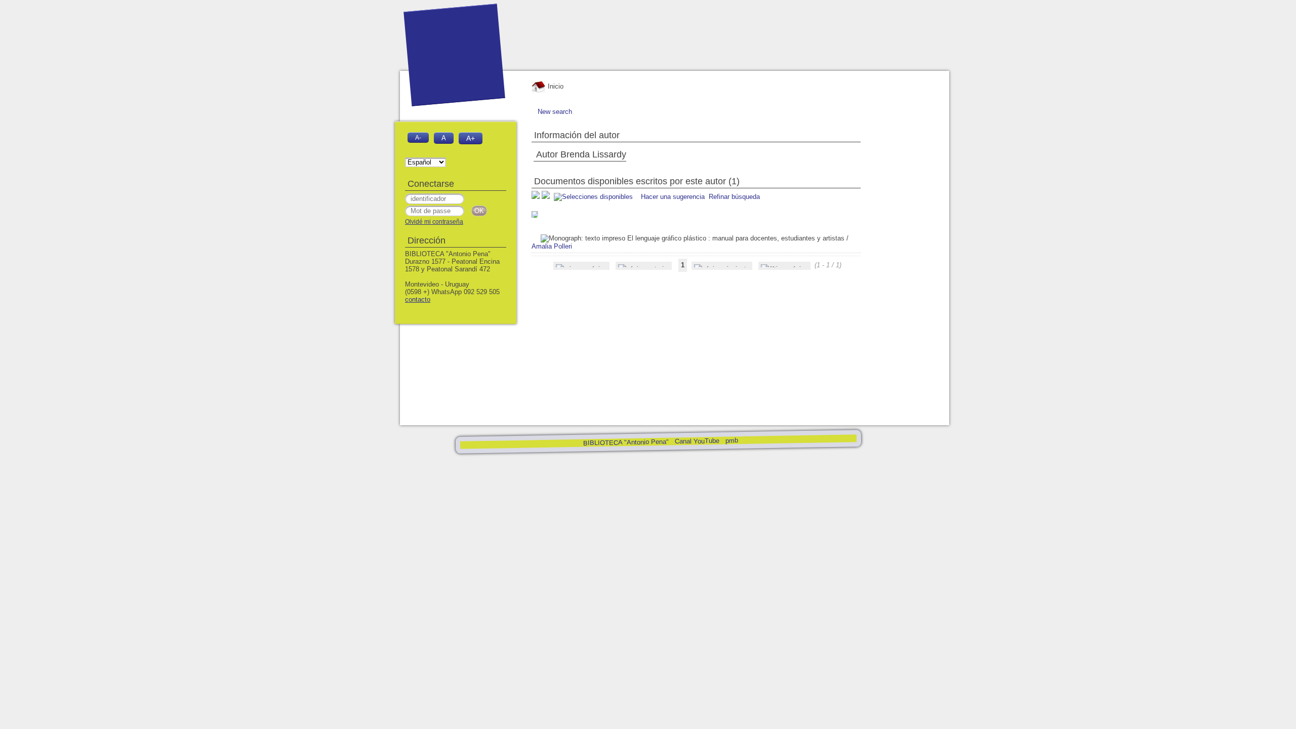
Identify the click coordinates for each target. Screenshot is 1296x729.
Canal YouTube (696, 441)
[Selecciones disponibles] (594, 196)
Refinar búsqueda (734, 196)
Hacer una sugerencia (673, 196)
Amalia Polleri (552, 246)
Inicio (554, 86)
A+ (470, 138)
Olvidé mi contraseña (434, 221)
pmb (731, 440)
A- (418, 137)
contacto (417, 299)
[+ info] (535, 214)
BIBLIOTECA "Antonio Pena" (626, 442)
